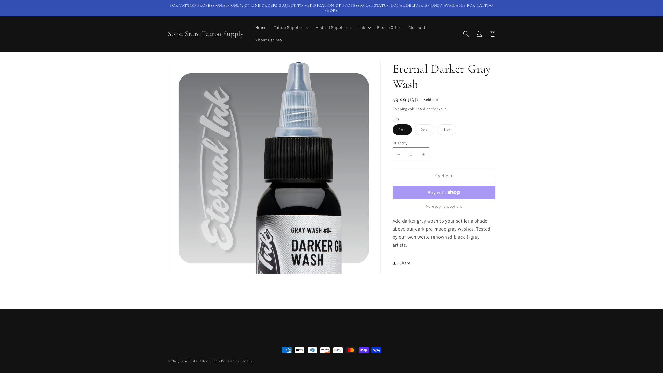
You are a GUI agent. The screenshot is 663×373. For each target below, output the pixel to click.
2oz (427, 131)
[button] (291, 27)
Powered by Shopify (237, 361)
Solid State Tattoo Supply (200, 361)
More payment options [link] (444, 206)
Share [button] (404, 263)
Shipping (400, 108)
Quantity (400, 142)
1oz (405, 131)
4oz (449, 131)
